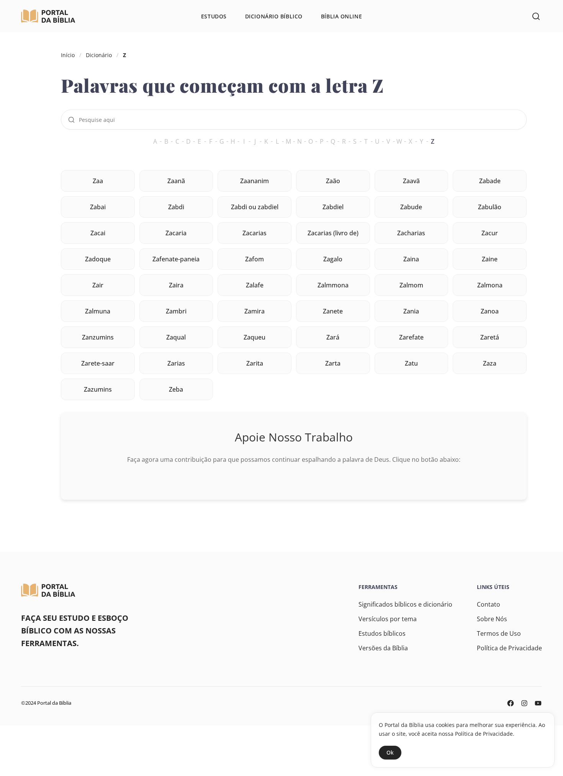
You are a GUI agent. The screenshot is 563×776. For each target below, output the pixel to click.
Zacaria (176, 233)
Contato (488, 604)
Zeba (176, 389)
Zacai (97, 233)
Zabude (411, 207)
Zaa (98, 181)
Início (68, 55)
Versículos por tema (387, 619)
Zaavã (411, 181)
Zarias (176, 363)
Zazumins (98, 389)
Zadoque (98, 259)
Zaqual (176, 337)
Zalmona (489, 285)
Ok (390, 752)
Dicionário (99, 55)
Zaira (176, 285)
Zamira (254, 311)
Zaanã (176, 181)
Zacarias (254, 233)
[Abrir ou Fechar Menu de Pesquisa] (536, 16)
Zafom (254, 259)
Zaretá (489, 337)
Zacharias (411, 233)
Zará (332, 337)
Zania (411, 311)
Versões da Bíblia (383, 648)
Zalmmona (333, 285)
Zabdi (176, 207)
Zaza (489, 363)
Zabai (98, 207)
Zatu (411, 363)
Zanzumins (98, 337)
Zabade (490, 181)
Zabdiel (333, 207)
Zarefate (411, 337)
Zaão (333, 181)
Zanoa (490, 311)
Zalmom (411, 285)
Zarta (332, 363)
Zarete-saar (98, 363)
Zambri (176, 311)
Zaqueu (254, 337)
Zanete (333, 311)
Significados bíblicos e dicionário (405, 604)
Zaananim (254, 181)
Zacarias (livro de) (333, 233)
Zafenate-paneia (176, 259)
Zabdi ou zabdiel (254, 207)
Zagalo (332, 259)
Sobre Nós (492, 619)
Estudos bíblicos (382, 633)
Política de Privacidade (509, 648)
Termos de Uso (499, 633)
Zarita (254, 363)
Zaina (411, 259)
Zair (97, 285)
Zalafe (254, 285)
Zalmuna (97, 311)
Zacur (489, 233)
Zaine (490, 259)
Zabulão (489, 207)
